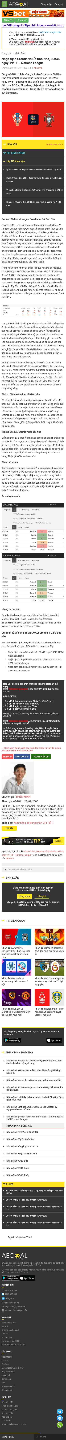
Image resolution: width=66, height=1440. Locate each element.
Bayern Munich (8, 1371)
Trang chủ (7, 53)
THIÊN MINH (23, 796)
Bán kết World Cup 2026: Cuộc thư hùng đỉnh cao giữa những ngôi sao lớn (35, 180)
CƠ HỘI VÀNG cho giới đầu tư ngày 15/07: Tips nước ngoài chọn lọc (34, 1208)
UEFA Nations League (35, 646)
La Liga (5, 1333)
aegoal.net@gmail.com (14, 1306)
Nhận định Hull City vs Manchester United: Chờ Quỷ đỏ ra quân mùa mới (16, 1011)
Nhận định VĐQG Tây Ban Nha (21, 1153)
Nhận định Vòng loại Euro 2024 (22, 1146)
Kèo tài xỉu (6, 1420)
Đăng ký (59, 4)
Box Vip (12, 144)
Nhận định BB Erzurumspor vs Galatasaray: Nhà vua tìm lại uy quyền (49, 981)
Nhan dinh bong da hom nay (14, 1424)
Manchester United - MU (12, 1368)
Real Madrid (7, 1357)
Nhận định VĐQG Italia (17, 1168)
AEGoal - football (12, 1310)
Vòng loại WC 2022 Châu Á (13, 1344)
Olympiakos (7, 1390)
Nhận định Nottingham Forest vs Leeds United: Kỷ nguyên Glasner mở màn (49, 1011)
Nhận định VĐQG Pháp (17, 1175)
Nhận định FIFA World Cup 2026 (22, 1132)
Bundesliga (7, 1337)
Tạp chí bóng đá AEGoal (20, 1237)
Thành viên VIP (53, 144)
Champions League (10, 1330)
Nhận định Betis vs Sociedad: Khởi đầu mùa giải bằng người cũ (49, 951)
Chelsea (5, 1364)
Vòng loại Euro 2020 (10, 1341)
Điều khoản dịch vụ (10, 1303)
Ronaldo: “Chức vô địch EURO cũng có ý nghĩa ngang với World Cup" (33, 204)
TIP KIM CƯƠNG (15, 153)
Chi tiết (9, 828)
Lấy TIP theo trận (15, 161)
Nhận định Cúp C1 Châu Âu (20, 1139)
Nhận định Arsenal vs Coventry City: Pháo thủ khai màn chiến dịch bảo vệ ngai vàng (16, 952)
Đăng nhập (46, 4)
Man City (5, 1360)
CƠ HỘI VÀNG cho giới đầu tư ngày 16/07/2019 (26, 1200)
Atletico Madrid (8, 1386)
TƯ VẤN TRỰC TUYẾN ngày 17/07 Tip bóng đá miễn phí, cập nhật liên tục (34, 1192)
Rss (23, 1310)
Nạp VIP (7, 756)
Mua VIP (23, 20)
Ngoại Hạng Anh (9, 1322)
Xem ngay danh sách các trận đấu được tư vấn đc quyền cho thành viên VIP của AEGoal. (31, 749)
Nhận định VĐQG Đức (17, 1161)
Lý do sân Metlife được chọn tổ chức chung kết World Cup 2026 (33, 170)
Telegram (9, 1298)
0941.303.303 (41, 905)
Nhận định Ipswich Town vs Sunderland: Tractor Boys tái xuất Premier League (34, 1117)
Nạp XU (9, 20)
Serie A (5, 1326)
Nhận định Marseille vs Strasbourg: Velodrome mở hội (15, 981)
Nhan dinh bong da (10, 1406)
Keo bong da (7, 1413)
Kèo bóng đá (7, 1402)
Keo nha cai (7, 1417)
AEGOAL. (10, 858)
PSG (4, 1382)
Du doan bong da (9, 1409)
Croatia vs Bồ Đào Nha (20, 869)
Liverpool (6, 1375)
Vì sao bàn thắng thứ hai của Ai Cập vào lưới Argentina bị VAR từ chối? (34, 192)
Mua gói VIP (22, 756)
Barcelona (6, 1379)
